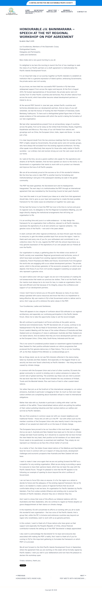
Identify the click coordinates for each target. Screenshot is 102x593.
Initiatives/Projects (33, 11)
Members (66, 10)
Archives (29, 13)
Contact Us (82, 11)
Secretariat (39, 10)
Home (27, 10)
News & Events (67, 11)
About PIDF (52, 10)
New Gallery (52, 11)
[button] (51, 3)
